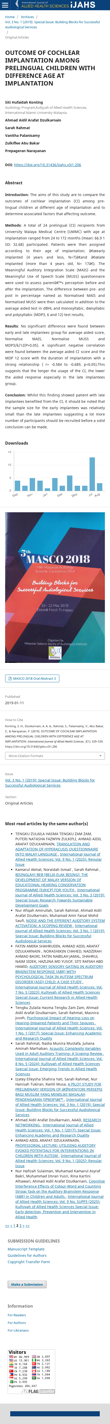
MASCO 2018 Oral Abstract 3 (34, 678)
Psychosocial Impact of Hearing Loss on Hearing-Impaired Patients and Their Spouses (55, 1020)
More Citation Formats (26, 755)
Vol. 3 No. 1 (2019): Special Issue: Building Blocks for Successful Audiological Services (52, 24)
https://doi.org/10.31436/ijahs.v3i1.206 (47, 164)
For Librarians (18, 1330)
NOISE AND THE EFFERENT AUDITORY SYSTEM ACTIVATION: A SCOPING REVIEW (60, 923)
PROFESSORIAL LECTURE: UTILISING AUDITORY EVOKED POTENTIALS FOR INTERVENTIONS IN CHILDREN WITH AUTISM (55, 1150)
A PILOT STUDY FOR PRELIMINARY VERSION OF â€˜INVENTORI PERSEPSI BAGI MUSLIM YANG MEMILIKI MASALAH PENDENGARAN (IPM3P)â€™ (58, 1092)
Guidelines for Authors (27, 1255)
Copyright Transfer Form (29, 1261)
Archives (27, 17)
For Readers (17, 1315)
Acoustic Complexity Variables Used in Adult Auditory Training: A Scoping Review (59, 1051)
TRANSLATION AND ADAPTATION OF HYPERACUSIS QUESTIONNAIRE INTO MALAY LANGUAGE (56, 849)
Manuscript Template (26, 1249)
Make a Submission (27, 1284)
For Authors (17, 1322)
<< (7, 1225)
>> (28, 1225)
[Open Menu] (5, 5)
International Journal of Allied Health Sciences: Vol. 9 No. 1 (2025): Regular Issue (58, 859)
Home (10, 17)
